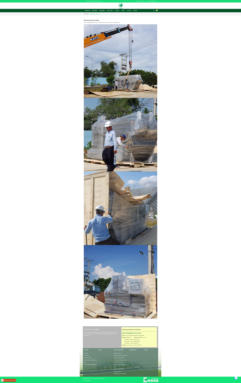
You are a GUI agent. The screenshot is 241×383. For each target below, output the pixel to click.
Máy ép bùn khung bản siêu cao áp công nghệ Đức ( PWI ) (120, 356)
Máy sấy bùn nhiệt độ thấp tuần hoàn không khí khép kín (120, 361)
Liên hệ (135, 10)
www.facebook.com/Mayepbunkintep (133, 345)
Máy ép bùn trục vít (118, 353)
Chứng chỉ (86, 353)
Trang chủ (87, 10)
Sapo (89, 380)
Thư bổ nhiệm (86, 355)
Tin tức (129, 10)
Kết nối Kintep (155, 378)
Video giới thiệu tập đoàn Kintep (90, 364)
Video (123, 10)
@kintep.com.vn (143, 337)
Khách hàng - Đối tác (88, 357)
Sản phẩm (102, 10)
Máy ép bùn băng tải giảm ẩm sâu (120, 365)
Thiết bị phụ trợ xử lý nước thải (120, 373)
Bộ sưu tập (110, 10)
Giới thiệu (94, 10)
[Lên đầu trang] (239, 379)
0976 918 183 (141, 1)
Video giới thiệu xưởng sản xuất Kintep (90, 361)
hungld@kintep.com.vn (153, 1)
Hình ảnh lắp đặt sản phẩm (91, 20)
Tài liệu (117, 10)
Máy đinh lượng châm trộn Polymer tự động (119, 370)
